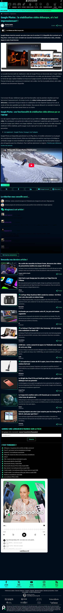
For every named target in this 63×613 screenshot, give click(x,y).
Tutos (36, 7)
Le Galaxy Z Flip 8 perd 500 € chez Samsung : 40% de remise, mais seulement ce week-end (40, 329)
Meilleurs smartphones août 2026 (13, 475)
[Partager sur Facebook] (18, 189)
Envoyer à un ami (44, 189)
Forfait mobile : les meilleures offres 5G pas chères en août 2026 (21, 470)
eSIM (54, 7)
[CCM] (24, 599)
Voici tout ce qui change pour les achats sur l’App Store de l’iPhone (38, 279)
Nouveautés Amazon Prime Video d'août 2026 (16, 466)
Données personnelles (49, 590)
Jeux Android (12, 11)
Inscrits (44, 586)
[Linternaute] (53, 599)
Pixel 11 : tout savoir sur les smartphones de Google (17, 450)
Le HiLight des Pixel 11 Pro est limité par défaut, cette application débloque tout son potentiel (40, 379)
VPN (41, 7)
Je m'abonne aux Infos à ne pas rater (15, 30)
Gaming (14, 7)
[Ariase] (53, 603)
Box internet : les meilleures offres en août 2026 (16, 468)
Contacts (27, 590)
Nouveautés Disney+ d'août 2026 (13, 463)
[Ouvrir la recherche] (61, 1)
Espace (24, 7)
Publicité (32, 590)
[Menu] (2, 1)
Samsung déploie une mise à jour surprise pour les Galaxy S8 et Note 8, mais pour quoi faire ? (40, 412)
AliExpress (21, 373)
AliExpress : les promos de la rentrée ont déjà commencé (19, 448)
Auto (19, 7)
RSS (56, 586)
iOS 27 (6, 457)
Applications (13, 13)
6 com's (53, 25)
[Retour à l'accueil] (31, 1)
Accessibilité (25, 592)
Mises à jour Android (20, 11)
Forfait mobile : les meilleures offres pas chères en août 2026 (20, 472)
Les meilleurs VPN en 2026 (11, 477)
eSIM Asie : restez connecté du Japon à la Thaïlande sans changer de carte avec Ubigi (40, 346)
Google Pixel (22, 390)
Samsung (21, 423)
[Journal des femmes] (9, 599)
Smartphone (21, 340)
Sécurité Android (47, 11)
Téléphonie (3, 7)
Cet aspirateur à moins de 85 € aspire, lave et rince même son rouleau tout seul (40, 362)
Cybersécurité (47, 7)
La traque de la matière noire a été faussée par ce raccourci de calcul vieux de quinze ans (39, 396)
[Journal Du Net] (39, 599)
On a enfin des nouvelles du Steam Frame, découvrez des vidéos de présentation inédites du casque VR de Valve (40, 264)
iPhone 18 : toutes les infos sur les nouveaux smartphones (19, 455)
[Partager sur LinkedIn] (30, 189)
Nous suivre (57, 189)
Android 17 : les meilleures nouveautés (14, 452)
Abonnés (31, 586)
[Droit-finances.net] (9, 603)
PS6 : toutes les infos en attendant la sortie (15, 459)
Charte (56, 590)
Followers (18, 586)
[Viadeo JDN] (39, 603)
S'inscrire (31, 439)
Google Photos (5, 185)
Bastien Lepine (9, 24)
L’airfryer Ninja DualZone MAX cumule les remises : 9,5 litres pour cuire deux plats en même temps (40, 295)
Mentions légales (39, 590)
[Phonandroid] (4, 608)
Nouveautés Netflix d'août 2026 (12, 461)
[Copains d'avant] (24, 603)
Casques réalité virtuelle (24, 273)
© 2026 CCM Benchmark (35, 592)
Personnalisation (30, 11)
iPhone (20, 290)
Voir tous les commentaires (10, 255)
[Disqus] (31, 232)
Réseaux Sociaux (39, 11)
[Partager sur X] (6, 189)
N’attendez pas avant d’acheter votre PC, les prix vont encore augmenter (39, 312)
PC (9, 7)
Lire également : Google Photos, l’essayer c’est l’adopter (21, 132)
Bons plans (30, 7)
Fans (6, 586)
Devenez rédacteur (20, 590)
